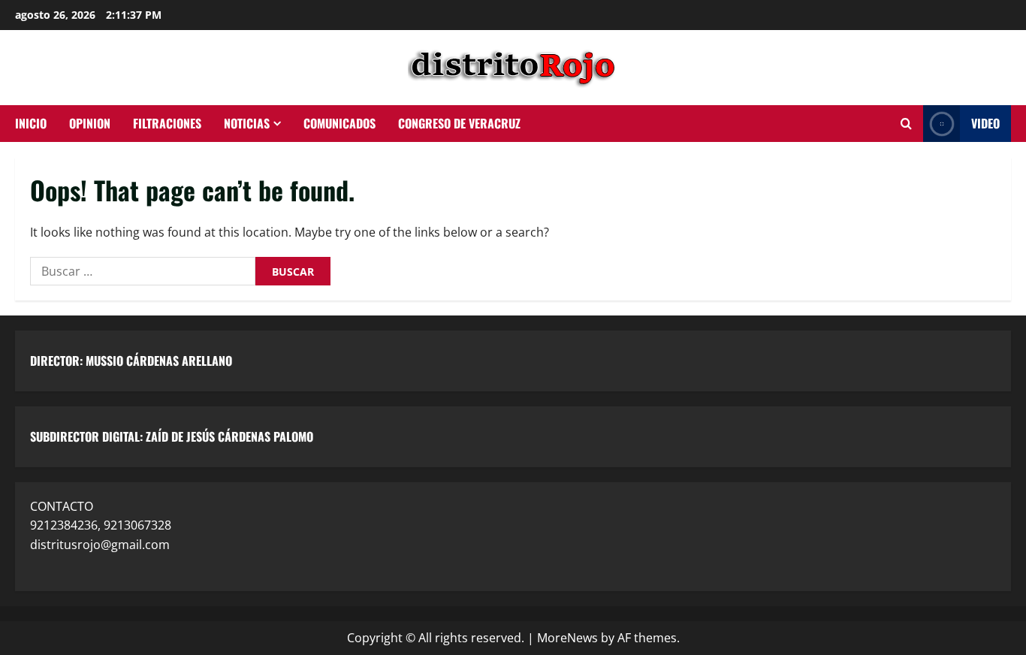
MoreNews (567, 637)
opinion (89, 123)
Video (985, 123)
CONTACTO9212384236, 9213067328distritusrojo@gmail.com (100, 525)
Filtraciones (167, 123)
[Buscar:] (142, 271)
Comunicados (339, 123)
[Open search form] (906, 124)
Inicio (31, 123)
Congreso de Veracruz (459, 123)
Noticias (247, 123)
